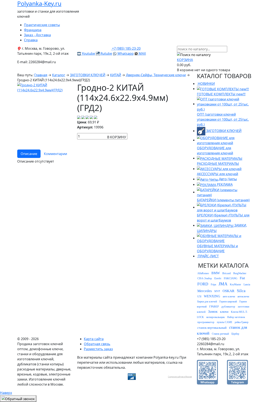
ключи (224, 311)
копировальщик (215, 317)
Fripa (213, 284)
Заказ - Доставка (37, 35)
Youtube (88, 53)
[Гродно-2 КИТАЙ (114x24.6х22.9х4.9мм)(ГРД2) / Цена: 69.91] (44, 87)
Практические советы (42, 25)
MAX (142, 53)
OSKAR (228, 291)
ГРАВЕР (214, 306)
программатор (205, 322)
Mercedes (204, 291)
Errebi (217, 278)
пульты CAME (224, 322)
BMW (215, 273)
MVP (217, 291)
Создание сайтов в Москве (180, 376)
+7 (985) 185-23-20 (126, 48)
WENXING (212, 296)
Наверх (6, 392)
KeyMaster (235, 284)
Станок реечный (220, 333)
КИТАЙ (115, 75)
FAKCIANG (230, 278)
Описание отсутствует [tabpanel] (35, 161)
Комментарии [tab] (55, 153)
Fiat (242, 278)
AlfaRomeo (203, 273)
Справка (31, 40)
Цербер (235, 333)
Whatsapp (125, 53)
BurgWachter (239, 273)
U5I (199, 296)
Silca (241, 290)
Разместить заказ (98, 349)
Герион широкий (228, 301)
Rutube (106, 53)
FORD (202, 284)
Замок (213, 312)
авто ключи (229, 296)
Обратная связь (97, 344)
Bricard (226, 273)
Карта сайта (94, 339)
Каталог (58, 75)
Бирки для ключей (207, 301)
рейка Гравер (241, 322)
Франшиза (32, 30)
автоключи (243, 296)
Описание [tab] (29, 153)
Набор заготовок (236, 317)
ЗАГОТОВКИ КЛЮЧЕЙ (87, 75)
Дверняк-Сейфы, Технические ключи (156, 75)
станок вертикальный (212, 327)
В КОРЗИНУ (116, 137)
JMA (223, 283)
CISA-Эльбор (204, 278)
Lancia (247, 284)
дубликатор (228, 306)
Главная (40, 75)
